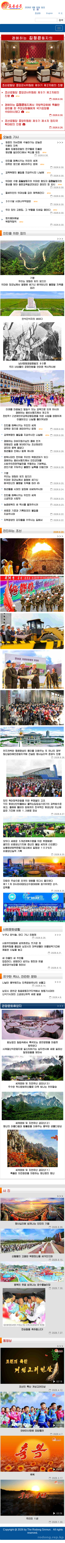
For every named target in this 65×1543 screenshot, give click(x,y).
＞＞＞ (60, 142)
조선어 (38, 13)
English (49, 13)
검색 (61, 20)
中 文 (60, 13)
